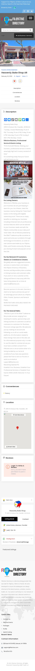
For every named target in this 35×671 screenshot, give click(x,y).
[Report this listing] (20, 81)
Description (17, 88)
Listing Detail (9, 519)
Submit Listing (7, 632)
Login (3, 35)
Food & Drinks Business (9, 70)
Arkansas (18, 525)
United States (10, 525)
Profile (5, 629)
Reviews (17, 101)
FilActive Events (8, 622)
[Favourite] (14, 81)
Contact (25, 519)
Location (17, 97)
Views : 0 (24, 76)
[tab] (17, 111)
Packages (6, 626)
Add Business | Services (24, 35)
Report (18, 76)
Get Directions (19, 415)
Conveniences (17, 92)
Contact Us (6, 619)
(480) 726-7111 (10, 530)
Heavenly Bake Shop (17, 511)
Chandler (24, 525)
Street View (11, 447)
